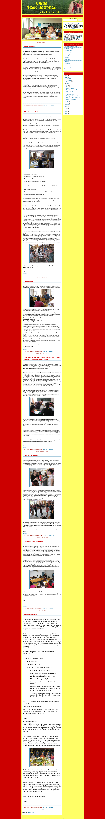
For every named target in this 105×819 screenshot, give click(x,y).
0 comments (51, 105)
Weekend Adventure (30, 46)
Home (42, 809)
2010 (66, 108)
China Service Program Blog (43, 818)
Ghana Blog (67, 54)
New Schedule (28, 281)
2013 (66, 75)
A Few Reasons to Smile (31, 112)
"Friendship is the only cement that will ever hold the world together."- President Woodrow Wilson (42, 358)
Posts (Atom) (31, 812)
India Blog (66, 57)
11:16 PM (45, 351)
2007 (66, 113)
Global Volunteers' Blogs (52, 16)
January (68, 104)
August (67, 83)
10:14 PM (45, 105)
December (68, 78)
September (68, 81)
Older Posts (59, 810)
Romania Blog (67, 65)
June (67, 86)
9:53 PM (45, 535)
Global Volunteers (30, 16)
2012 (66, 77)
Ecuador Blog (67, 52)
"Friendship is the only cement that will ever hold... (74, 94)
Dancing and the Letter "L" (32, 455)
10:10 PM (45, 275)
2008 (66, 111)
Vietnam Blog (67, 68)
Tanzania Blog (67, 67)
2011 (66, 106)
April (67, 101)
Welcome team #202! (30, 614)
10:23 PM (45, 807)
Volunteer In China (40, 16)
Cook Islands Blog (68, 48)
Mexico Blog (67, 59)
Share (25, 273)
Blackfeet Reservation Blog (70, 46)
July (67, 85)
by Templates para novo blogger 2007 (59, 818)
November (68, 80)
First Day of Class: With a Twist (33, 541)
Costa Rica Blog (68, 50)
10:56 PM (45, 449)
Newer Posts (25, 810)
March (67, 103)
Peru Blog (66, 61)
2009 (66, 110)
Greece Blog (67, 55)
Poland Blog (67, 63)
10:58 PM (45, 608)
